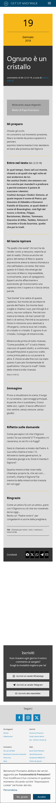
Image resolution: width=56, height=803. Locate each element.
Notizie (5, 733)
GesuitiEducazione (35, 754)
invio (31, 530)
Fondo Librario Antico (36, 736)
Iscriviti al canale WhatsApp (30, 676)
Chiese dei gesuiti (35, 761)
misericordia (12, 532)
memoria (38, 530)
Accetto (42, 796)
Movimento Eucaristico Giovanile (14, 754)
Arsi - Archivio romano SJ (37, 740)
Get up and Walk (9, 751)
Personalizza (10, 790)
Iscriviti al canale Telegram (30, 684)
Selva (5, 761)
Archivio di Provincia (36, 733)
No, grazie (22, 796)
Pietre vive (7, 758)
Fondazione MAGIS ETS (37, 758)
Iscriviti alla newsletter (30, 693)
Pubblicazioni (8, 736)
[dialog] (28, 783)
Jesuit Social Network (36, 751)
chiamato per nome (19, 530)
